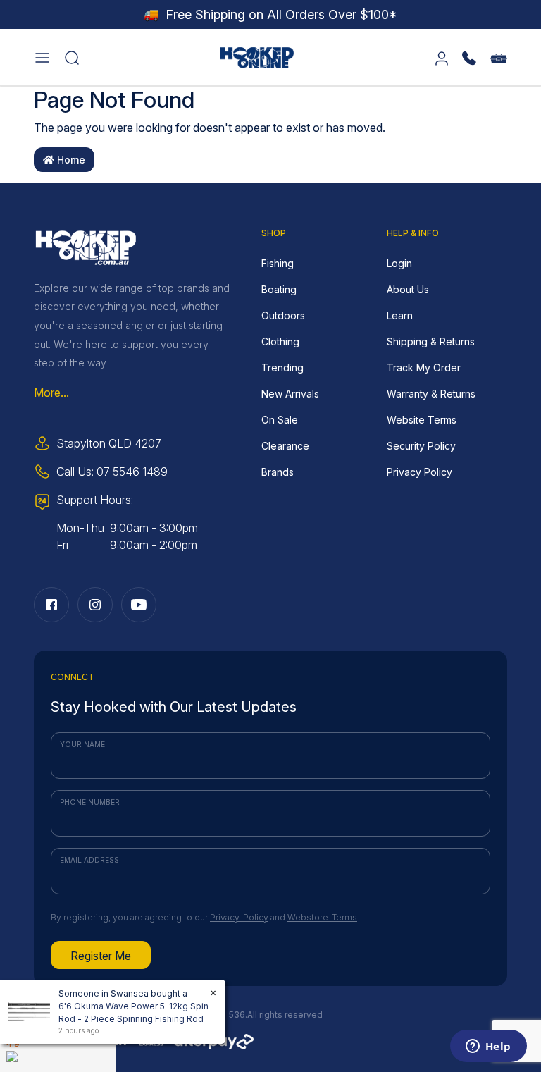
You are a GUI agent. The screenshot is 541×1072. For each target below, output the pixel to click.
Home (69, 160)
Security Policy (421, 446)
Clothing (280, 341)
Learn (400, 315)
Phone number (90, 802)
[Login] (441, 57)
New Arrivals (290, 394)
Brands (277, 472)
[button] (42, 57)
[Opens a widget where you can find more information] (488, 1047)
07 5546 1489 (132, 471)
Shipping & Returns (431, 341)
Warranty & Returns (431, 394)
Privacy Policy (419, 472)
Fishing (277, 263)
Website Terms (421, 420)
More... (51, 393)
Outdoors (283, 315)
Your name (82, 744)
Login (399, 263)
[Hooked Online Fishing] (257, 56)
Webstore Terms (322, 917)
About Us (408, 289)
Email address (89, 860)
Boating (279, 289)
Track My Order (424, 368)
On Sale (279, 420)
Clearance (285, 446)
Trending (282, 368)
